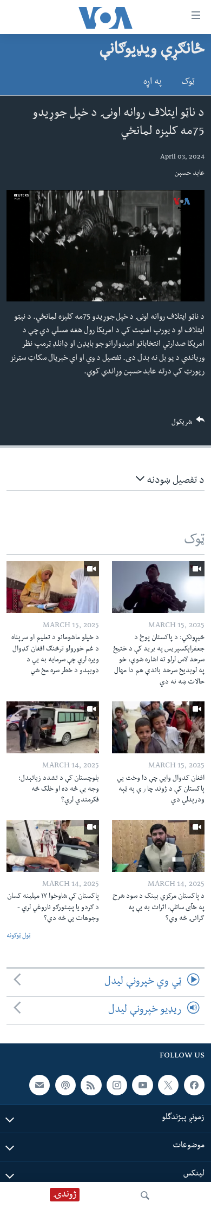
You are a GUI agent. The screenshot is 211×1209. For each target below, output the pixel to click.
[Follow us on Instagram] (117, 1085)
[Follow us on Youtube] (142, 1085)
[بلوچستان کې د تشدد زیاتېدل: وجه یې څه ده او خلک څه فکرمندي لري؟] (52, 727)
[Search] (145, 1195)
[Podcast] (65, 1085)
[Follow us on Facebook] (194, 1085)
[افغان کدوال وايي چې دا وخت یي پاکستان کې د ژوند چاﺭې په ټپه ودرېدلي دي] (158, 727)
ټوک (188, 82)
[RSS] (91, 1085)
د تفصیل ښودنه (174, 481)
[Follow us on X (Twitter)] (168, 1085)
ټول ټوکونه (18, 936)
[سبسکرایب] (39, 1085)
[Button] (188, 424)
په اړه (152, 82)
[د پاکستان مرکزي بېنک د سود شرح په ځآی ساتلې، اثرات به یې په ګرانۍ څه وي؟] (158, 846)
